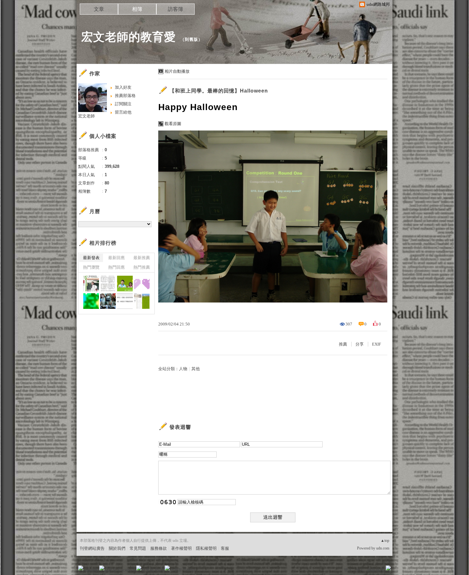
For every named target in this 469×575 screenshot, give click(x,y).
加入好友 (123, 87)
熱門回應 (116, 267)
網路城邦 (375, 570)
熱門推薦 (141, 267)
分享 (359, 344)
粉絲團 (91, 570)
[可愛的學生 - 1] (108, 301)
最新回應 (116, 257)
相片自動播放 (177, 71)
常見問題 (138, 548)
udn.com (382, 548)
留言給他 (123, 112)
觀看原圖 (173, 123)
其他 (195, 368)
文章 (99, 9)
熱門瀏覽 (91, 267)
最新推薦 (141, 257)
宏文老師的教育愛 (128, 36)
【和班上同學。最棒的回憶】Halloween (218, 90)
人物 (183, 368)
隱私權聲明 (206, 548)
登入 (348, 570)
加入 (359, 570)
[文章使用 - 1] (108, 283)
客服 (225, 548)
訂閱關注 (123, 103)
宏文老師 (86, 116)
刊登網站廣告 (92, 548)
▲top (385, 540)
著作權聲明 (181, 548)
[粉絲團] (80, 568)
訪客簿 (175, 9)
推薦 (343, 344)
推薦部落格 (125, 95)
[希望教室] (91, 283)
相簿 (137, 9)
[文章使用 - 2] (142, 301)
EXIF (376, 344)
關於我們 (117, 548)
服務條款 (158, 548)
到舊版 (191, 39)
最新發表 (91, 257)
